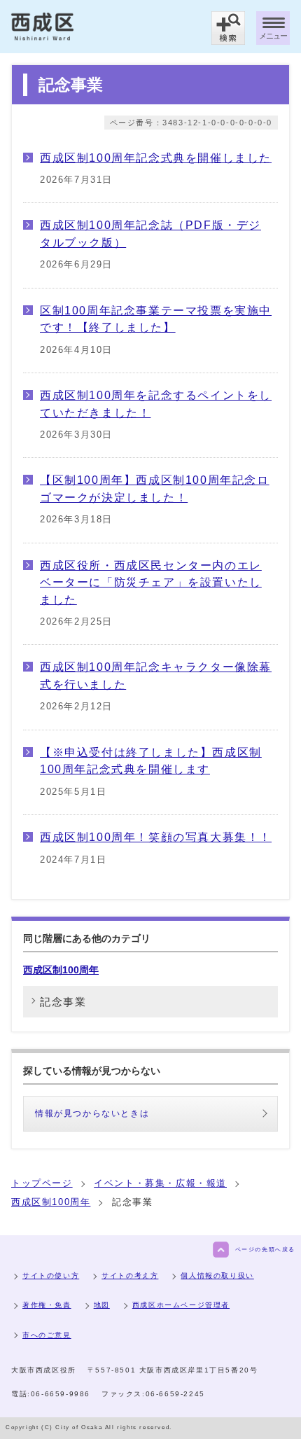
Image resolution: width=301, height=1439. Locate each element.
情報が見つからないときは (92, 1113)
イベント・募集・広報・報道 (160, 1183)
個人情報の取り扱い (217, 1275)
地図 (102, 1305)
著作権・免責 (46, 1305)
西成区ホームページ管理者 (181, 1305)
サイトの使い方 (50, 1275)
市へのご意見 (46, 1335)
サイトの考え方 (130, 1275)
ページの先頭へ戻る (265, 1249)
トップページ (42, 1183)
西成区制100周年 (61, 969)
